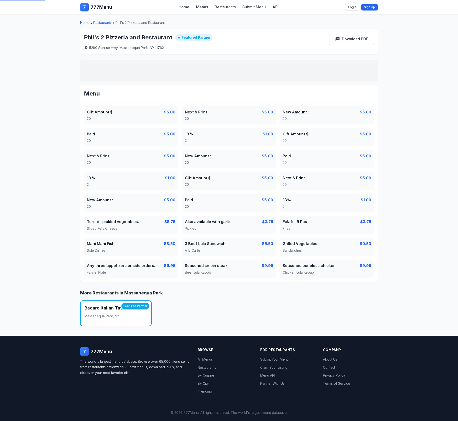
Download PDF (351, 39)
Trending (205, 391)
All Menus (205, 359)
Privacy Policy (334, 375)
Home (184, 7)
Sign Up (369, 7)
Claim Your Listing (273, 367)
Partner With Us (272, 383)
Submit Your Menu (274, 359)
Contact (329, 367)
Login (352, 7)
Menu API (267, 375)
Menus (202, 7)
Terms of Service (336, 383)
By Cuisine (206, 375)
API (275, 7)
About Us (330, 359)
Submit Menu (254, 7)
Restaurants (225, 7)
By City (203, 383)
